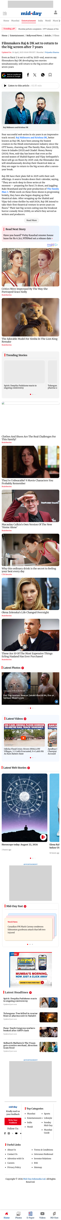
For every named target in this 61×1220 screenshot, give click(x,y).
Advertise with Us (15, 1158)
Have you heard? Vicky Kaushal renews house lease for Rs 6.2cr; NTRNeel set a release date (28, 237)
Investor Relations (42, 1158)
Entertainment (34, 1118)
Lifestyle (48, 1118)
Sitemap (38, 1167)
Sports (47, 1113)
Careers (10, 1163)
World (30, 1127)
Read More (32, 220)
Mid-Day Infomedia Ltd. (34, 1179)
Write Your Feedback (12, 1121)
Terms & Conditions (43, 1149)
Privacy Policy (14, 1167)
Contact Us (12, 1154)
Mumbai (31, 1113)
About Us (11, 1149)
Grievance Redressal (43, 1154)
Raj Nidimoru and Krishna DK (31, 137)
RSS (36, 1163)
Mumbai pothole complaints (30, 29)
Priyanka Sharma (52, 52)
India (29, 1122)
